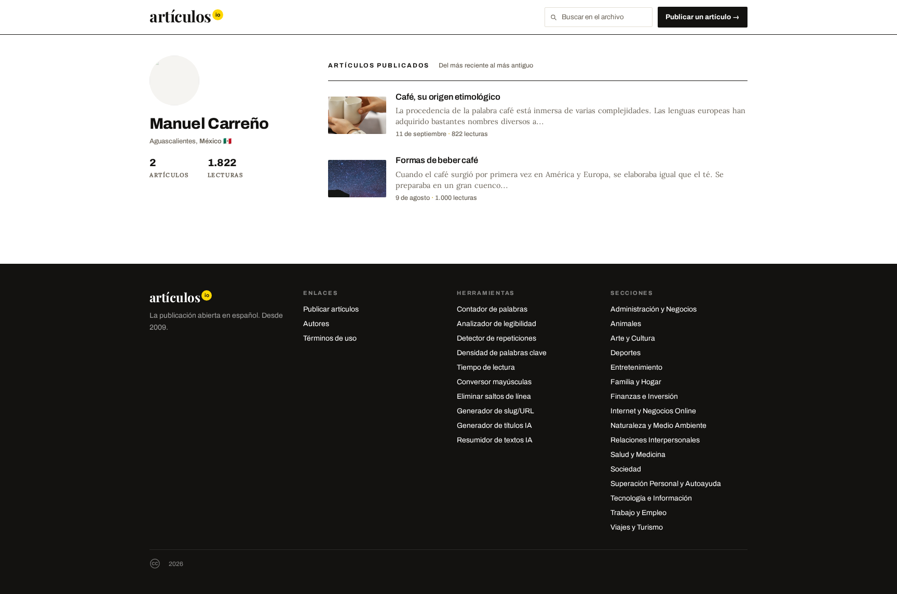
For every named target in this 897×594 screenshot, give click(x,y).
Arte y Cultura (632, 338)
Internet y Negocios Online (653, 411)
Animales (625, 324)
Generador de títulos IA (494, 425)
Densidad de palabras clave (502, 353)
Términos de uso (330, 338)
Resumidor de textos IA (495, 440)
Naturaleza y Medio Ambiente (658, 425)
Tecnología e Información (651, 498)
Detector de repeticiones (496, 338)
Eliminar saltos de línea (494, 396)
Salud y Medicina (637, 454)
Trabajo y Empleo (638, 513)
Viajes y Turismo (636, 527)
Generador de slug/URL (495, 411)
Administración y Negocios (653, 309)
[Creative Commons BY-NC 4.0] (155, 563)
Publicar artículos (331, 309)
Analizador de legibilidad (496, 324)
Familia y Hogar (635, 382)
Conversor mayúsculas (494, 382)
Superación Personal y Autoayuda (665, 484)
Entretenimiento (636, 367)
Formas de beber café (437, 160)
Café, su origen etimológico (448, 96)
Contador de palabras (492, 309)
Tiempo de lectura (486, 367)
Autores (316, 324)
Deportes (625, 353)
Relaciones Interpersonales (655, 440)
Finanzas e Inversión (644, 396)
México (210, 141)
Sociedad (625, 469)
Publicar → (702, 17)
